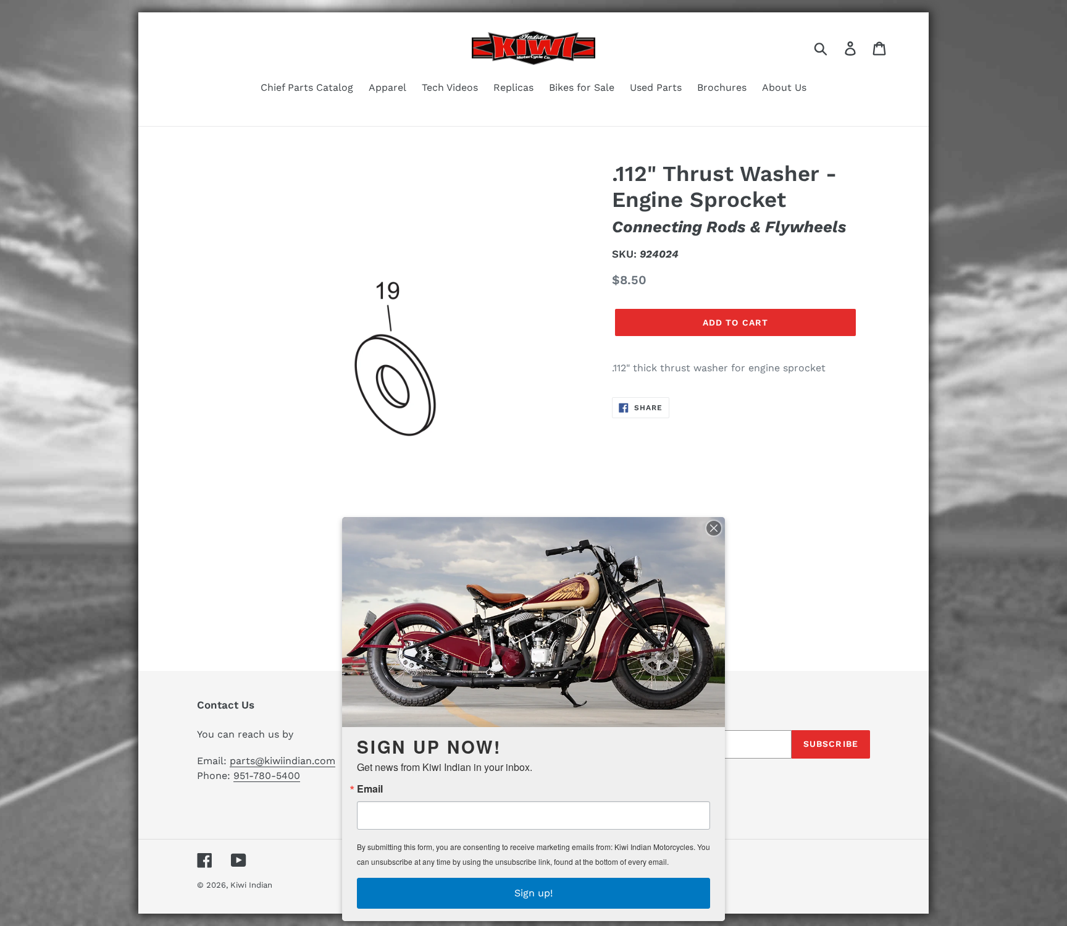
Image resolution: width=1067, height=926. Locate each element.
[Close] (713, 528)
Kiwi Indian (251, 885)
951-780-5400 (266, 775)
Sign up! (533, 893)
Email (370, 789)
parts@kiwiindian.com (282, 761)
